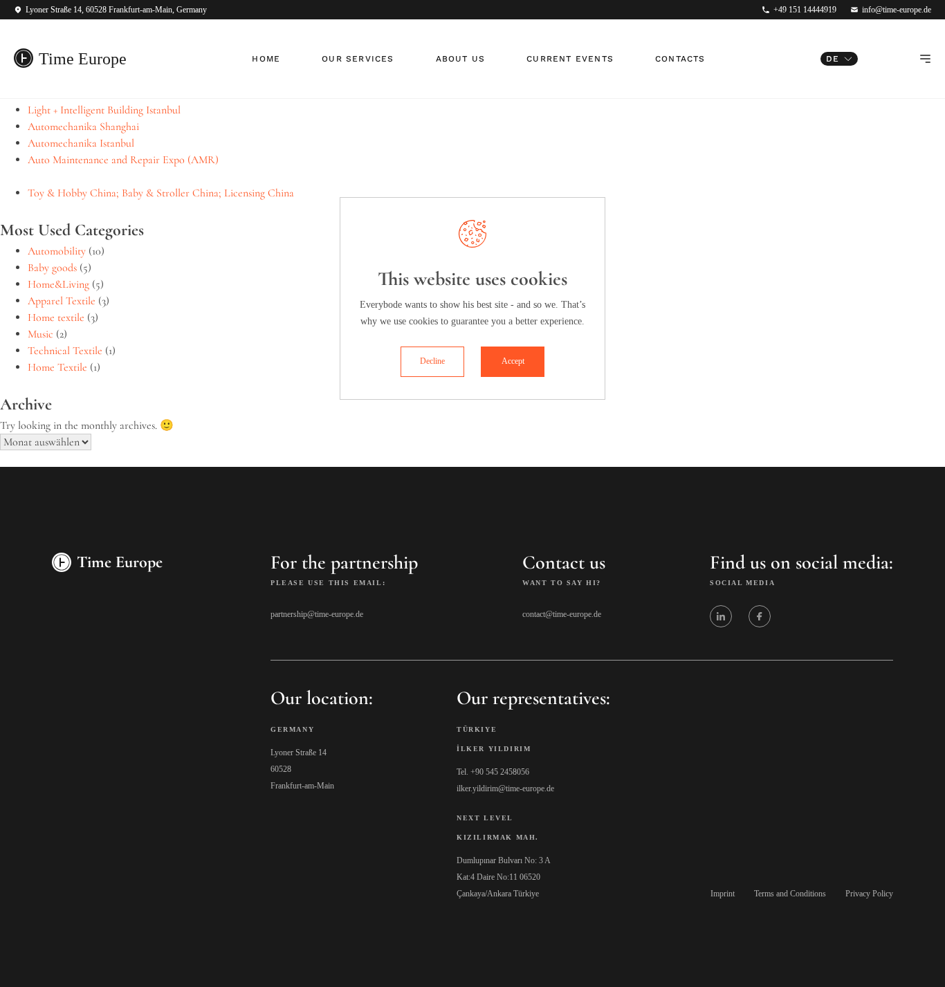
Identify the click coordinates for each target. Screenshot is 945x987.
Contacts (680, 59)
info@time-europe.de (896, 10)
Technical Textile (65, 351)
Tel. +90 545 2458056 (493, 772)
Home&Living (58, 284)
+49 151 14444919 (804, 10)
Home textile (56, 317)
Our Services (358, 59)
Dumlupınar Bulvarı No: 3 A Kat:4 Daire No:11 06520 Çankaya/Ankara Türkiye (504, 877)
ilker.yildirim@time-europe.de (505, 788)
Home (266, 59)
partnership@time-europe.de (316, 614)
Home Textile (57, 367)
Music (40, 334)
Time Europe (83, 59)
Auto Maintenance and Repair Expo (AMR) (123, 160)
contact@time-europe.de (561, 614)
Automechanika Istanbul (81, 143)
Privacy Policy (869, 893)
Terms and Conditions (790, 893)
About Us (461, 59)
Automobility (57, 251)
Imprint (722, 893)
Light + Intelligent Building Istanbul (104, 110)
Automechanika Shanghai (83, 126)
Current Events (570, 59)
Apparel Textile (61, 301)
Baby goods (52, 268)
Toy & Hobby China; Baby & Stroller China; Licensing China (161, 193)
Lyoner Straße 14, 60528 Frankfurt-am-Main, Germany (116, 10)
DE (832, 59)
